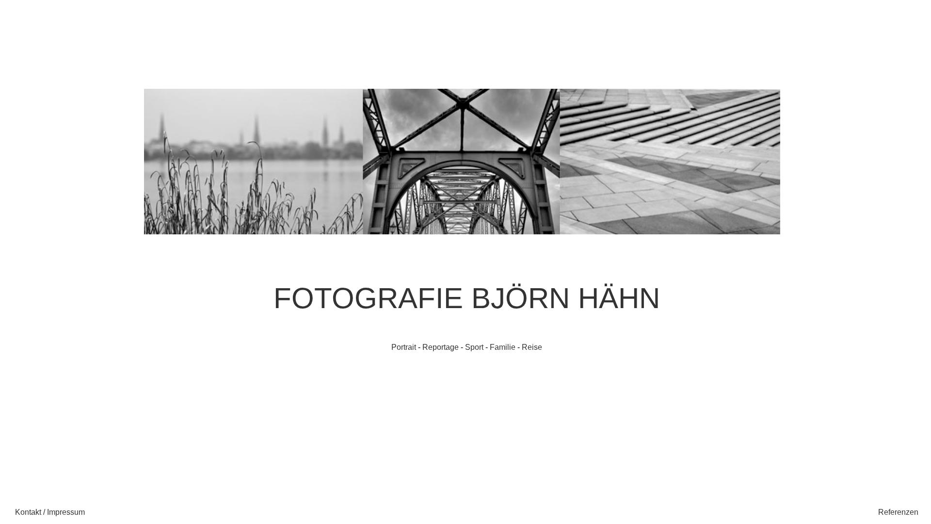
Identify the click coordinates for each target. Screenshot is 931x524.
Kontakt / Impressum (50, 512)
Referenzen (898, 512)
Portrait (403, 347)
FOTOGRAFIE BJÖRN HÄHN (466, 298)
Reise (532, 347)
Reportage (440, 347)
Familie (502, 347)
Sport (474, 347)
